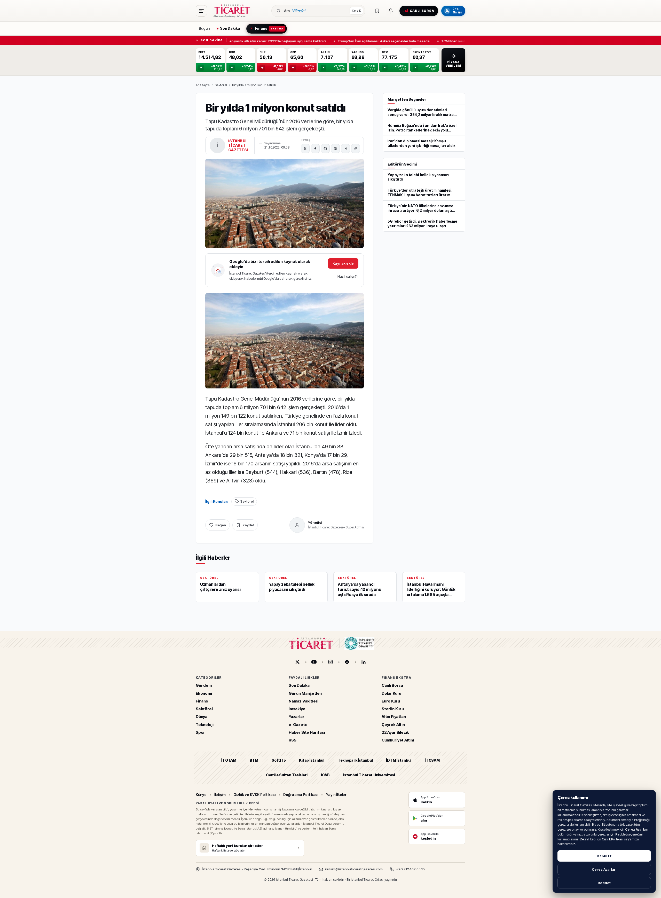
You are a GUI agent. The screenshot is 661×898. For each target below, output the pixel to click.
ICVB (325, 775)
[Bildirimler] (390, 11)
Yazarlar (296, 716)
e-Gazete (298, 724)
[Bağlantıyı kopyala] (355, 148)
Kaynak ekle (343, 263)
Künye (201, 794)
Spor (200, 732)
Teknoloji (204, 724)
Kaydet (248, 525)
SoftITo (279, 760)
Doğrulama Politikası (300, 794)
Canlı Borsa (392, 685)
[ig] (330, 662)
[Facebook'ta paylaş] (315, 148)
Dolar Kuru (391, 693)
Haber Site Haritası (307, 732)
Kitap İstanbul (311, 760)
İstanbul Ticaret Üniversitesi (369, 775)
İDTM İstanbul (398, 760)
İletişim (220, 794)
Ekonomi (204, 693)
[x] (297, 662)
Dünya (201, 716)
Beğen (220, 525)
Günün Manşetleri (305, 693)
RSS (292, 740)
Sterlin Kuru (393, 709)
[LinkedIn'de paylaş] (335, 148)
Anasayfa (203, 85)
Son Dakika (299, 685)
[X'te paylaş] (305, 148)
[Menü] (201, 11)
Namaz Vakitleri (303, 701)
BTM (254, 760)
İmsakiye (297, 709)
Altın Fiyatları (394, 716)
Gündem (204, 685)
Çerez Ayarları (604, 869)
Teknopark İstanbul (355, 760)
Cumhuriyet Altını (398, 740)
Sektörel (221, 85)
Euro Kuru (391, 701)
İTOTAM (228, 760)
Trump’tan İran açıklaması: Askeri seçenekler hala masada (379, 41)
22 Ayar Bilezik (395, 732)
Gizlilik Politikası (612, 839)
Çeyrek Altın (393, 724)
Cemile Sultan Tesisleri (287, 775)
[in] (363, 662)
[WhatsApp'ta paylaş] (325, 148)
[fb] (347, 662)
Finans (202, 701)
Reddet (604, 883)
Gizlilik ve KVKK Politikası (254, 794)
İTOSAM (432, 760)
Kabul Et (604, 856)
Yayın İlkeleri (336, 794)
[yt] (314, 662)
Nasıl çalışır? (347, 276)
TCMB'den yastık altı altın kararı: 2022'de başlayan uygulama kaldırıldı (267, 41)
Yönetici (315, 522)
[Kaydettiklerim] (377, 11)
